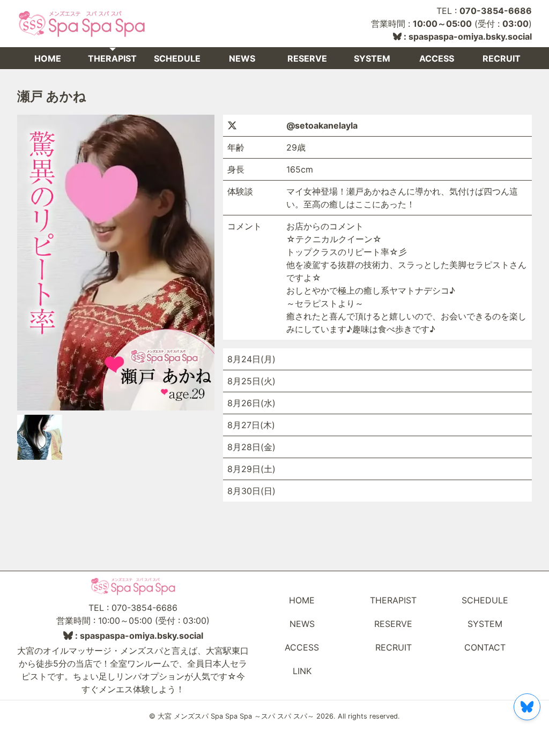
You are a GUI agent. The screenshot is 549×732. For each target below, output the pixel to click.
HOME (47, 58)
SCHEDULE (177, 58)
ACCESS (436, 58)
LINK (302, 671)
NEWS (242, 58)
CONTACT (485, 647)
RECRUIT (502, 58)
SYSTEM (372, 58)
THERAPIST (112, 58)
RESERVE (307, 58)
